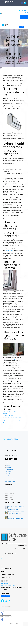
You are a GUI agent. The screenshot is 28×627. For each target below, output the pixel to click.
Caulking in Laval (8, 497)
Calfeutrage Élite (9, 250)
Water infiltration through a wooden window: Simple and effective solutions (16, 513)
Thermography (17, 544)
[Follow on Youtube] (25, 3)
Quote (25, 548)
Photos (13, 548)
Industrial (8, 465)
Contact (21, 548)
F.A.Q (17, 548)
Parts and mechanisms (9, 479)
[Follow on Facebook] (22, 3)
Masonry (24, 544)
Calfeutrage (7, 462)
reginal (9, 61)
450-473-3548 (25, 11)
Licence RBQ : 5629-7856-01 (8, 554)
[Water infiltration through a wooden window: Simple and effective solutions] (6, 512)
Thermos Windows (15, 63)
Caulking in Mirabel (9, 499)
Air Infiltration (9, 471)
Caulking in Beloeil (9, 487)
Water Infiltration (9, 469)
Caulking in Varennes (9, 493)
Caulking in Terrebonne (9, 489)
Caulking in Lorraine (9, 495)
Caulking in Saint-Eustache (10, 491)
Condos (9, 548)
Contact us (24, 17)
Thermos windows (8, 415)
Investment (8, 467)
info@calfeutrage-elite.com (8, 585)
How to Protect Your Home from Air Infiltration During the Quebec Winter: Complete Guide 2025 (16, 508)
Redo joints (8, 473)
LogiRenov (8, 475)
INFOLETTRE (6, 596)
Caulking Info (9, 544)
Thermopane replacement (7, 574)
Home (3, 544)
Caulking (3, 571)
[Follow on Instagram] (6, 600)
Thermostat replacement (10, 481)
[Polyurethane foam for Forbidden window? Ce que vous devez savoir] (6, 518)
